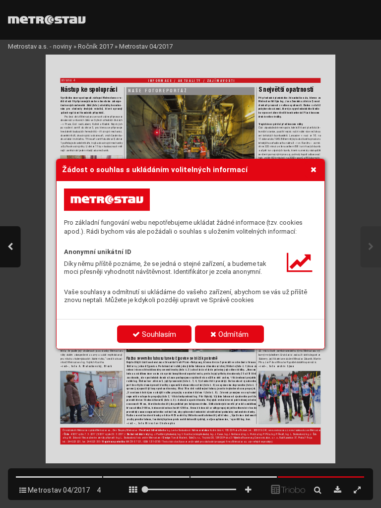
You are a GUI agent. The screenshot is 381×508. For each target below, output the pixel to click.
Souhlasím (158, 334)
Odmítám (232, 334)
